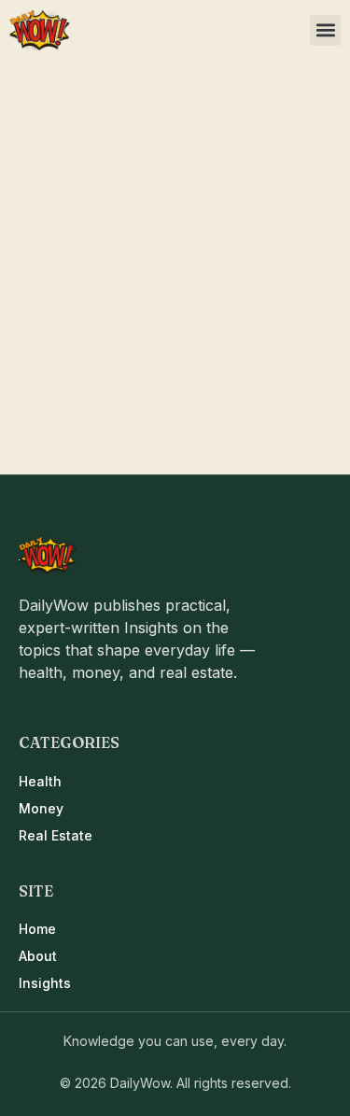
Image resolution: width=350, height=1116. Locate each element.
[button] (325, 30)
